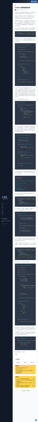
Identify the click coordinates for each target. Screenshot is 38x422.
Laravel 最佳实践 (19, 371)
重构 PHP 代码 (18, 373)
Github (16, 354)
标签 (2, 207)
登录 (32, 1)
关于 (2, 209)
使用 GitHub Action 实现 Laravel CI (22, 367)
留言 (2, 211)
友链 (2, 214)
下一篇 (27, 390)
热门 (2, 205)
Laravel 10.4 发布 (19, 369)
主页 (2, 203)
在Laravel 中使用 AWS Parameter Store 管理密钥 (24, 370)
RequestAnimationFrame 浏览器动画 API (23, 385)
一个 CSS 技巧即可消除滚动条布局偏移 (22, 378)
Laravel (18, 359)
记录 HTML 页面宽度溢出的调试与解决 (22, 386)
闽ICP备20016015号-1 (5, 223)
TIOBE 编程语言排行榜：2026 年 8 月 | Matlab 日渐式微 (24, 383)
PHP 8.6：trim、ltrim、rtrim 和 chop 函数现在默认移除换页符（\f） (24, 381)
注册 (35, 1)
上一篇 (23, 390)
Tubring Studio (6, 220)
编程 (15, 5)
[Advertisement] (26, 397)
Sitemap (3, 225)
